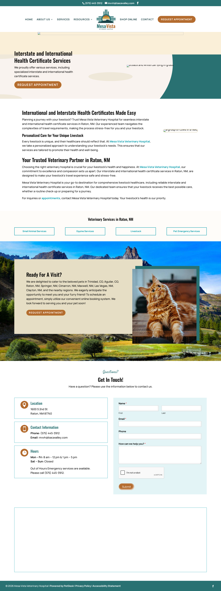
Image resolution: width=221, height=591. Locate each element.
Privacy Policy (83, 586)
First (121, 413)
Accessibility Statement (107, 586)
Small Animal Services (34, 231)
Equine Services (85, 231)
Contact (147, 19)
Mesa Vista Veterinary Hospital (130, 141)
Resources (82, 19)
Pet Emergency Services (186, 231)
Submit (126, 486)
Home (29, 19)
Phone (122, 431)
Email (122, 419)
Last (164, 413)
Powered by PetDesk (62, 586)
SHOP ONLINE (128, 19)
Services (63, 19)
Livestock (136, 231)
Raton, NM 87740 (41, 413)
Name (123, 403)
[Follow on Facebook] (213, 586)
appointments (51, 198)
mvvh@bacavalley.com (53, 437)
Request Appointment (176, 19)
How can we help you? (132, 443)
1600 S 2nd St (39, 409)
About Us (43, 19)
